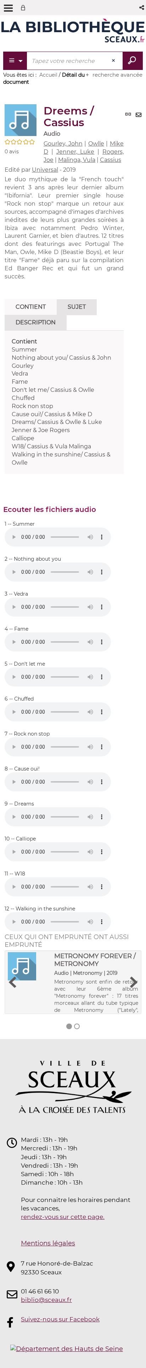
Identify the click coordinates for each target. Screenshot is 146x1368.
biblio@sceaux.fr (46, 1299)
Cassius (110, 160)
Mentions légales (48, 1243)
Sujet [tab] (77, 306)
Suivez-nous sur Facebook (60, 1319)
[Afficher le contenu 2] (77, 1026)
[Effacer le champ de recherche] (114, 61)
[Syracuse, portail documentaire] (73, 31)
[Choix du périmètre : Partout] (15, 61)
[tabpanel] (64, 402)
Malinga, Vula (76, 160)
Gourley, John (63, 143)
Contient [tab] (31, 306)
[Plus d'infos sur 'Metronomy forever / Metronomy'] (28, 966)
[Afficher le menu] (8, 8)
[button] (142, 7)
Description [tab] (36, 322)
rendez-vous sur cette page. (63, 1216)
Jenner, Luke (75, 151)
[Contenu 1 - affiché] (69, 1026)
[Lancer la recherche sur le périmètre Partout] (133, 61)
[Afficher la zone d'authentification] (24, 7)
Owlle (96, 143)
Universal (45, 169)
